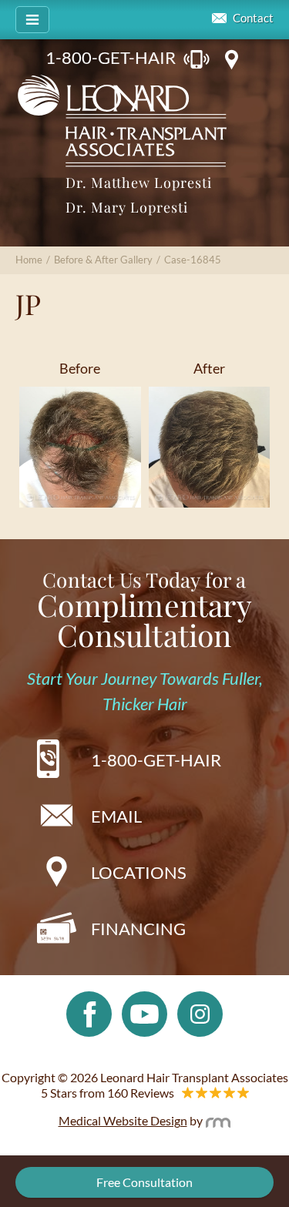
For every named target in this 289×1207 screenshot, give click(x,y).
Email (116, 816)
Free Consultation (144, 1182)
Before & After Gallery (103, 259)
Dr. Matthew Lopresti (139, 182)
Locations (139, 872)
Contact (253, 18)
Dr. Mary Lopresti (127, 207)
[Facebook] (89, 1012)
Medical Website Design (123, 1120)
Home (28, 259)
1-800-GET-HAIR (110, 57)
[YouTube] (144, 1012)
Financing (138, 928)
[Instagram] (200, 1012)
